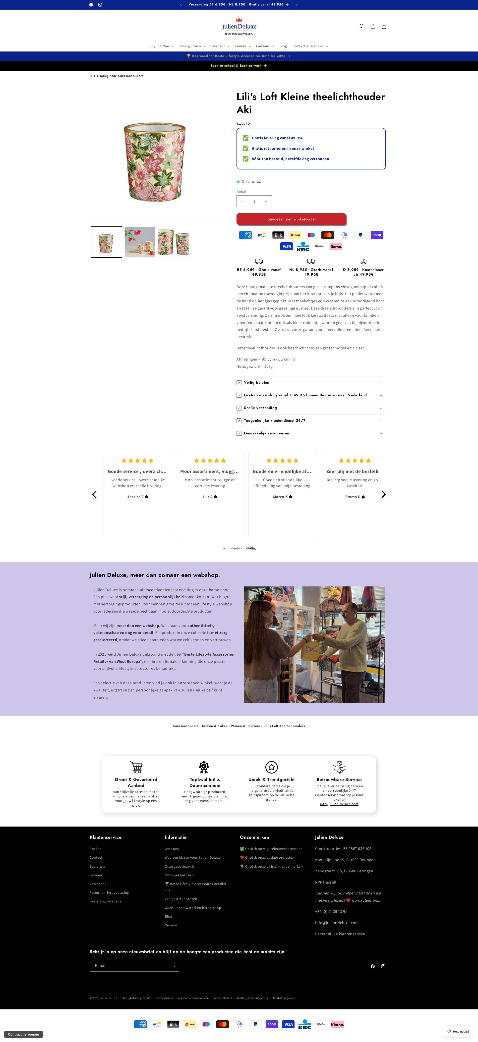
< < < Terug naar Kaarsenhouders (117, 75)
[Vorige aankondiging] (181, 4)
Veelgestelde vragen (181, 898)
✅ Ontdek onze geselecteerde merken (271, 848)
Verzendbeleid (223, 998)
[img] (146, 497)
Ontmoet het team (180, 875)
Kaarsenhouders (185, 726)
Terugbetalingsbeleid (137, 998)
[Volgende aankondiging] (297, 4)
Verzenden (98, 884)
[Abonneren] (173, 966)
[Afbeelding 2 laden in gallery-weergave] (140, 242)
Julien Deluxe (108, 998)
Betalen (96, 875)
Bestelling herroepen (107, 901)
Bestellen (97, 866)
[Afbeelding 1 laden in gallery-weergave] (106, 242)
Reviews (171, 925)
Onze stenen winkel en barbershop (193, 907)
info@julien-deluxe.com (339, 804)
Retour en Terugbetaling (109, 892)
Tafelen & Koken (215, 726)
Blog (168, 916)
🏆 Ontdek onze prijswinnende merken (271, 866)
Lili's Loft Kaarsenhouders (284, 726)
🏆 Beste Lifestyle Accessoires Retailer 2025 (196, 887)
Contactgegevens (284, 998)
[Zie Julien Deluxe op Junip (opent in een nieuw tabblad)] (251, 548)
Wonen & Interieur (245, 726)
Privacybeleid (164, 998)
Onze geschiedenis (179, 866)
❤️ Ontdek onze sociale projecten (267, 857)
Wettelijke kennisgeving (252, 998)
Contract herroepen (23, 1034)
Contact (96, 857)
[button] (162, 46)
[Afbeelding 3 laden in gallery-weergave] (173, 242)
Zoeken (96, 848)
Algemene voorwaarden (193, 998)
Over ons (172, 848)
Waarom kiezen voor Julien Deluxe (193, 857)
